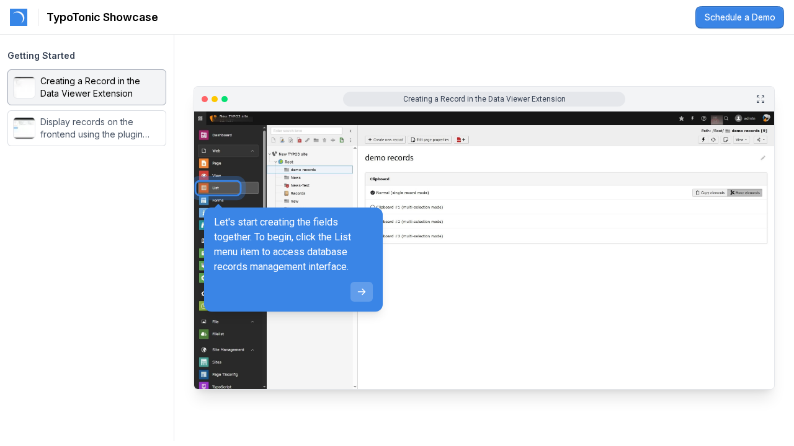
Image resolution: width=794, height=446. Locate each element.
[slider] (321, 384)
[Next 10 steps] (758, 384)
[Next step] (361, 292)
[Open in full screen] (760, 99)
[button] (86, 87)
